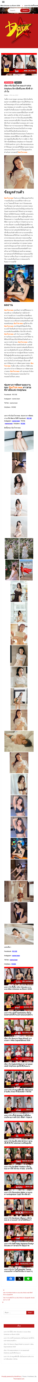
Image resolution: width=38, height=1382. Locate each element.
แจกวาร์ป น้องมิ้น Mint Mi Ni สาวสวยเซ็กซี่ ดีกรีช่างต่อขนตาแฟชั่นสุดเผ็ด (18, 1142)
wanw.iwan (16, 421)
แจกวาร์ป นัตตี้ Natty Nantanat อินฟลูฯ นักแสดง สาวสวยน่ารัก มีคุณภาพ (19, 1245)
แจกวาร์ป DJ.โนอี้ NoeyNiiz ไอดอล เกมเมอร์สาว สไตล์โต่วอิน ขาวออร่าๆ (18, 1270)
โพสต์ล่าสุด (18, 82)
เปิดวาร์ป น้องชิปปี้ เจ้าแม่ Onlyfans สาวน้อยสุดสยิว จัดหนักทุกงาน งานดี (19, 1298)
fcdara (6, 95)
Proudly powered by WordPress (11, 1376)
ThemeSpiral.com (18, 1379)
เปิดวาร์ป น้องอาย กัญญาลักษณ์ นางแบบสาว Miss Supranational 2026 (18, 1039)
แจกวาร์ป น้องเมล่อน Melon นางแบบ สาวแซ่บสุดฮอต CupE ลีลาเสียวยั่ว (18, 1193)
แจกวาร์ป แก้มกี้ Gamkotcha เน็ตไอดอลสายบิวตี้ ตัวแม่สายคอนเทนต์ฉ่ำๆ (18, 1014)
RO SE (29, 418)
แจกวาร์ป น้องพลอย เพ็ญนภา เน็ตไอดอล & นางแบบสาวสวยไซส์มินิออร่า (18, 1219)
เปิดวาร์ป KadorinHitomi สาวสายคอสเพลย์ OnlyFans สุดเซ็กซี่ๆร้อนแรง (18, 1065)
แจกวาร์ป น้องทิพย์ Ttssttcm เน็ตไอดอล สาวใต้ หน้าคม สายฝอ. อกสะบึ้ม (18, 1168)
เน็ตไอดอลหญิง (9, 82)
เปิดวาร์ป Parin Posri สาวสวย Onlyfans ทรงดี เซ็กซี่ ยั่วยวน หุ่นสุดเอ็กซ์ (17, 1293)
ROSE (23, 423)
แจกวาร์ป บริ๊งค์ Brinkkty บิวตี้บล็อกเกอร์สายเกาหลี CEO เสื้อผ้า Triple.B (18, 1116)
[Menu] (3, 2)
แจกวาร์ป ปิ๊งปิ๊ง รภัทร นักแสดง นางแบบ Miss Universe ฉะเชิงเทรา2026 (18, 988)
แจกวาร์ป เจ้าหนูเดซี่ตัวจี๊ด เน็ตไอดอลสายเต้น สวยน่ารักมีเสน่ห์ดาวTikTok (18, 1091)
